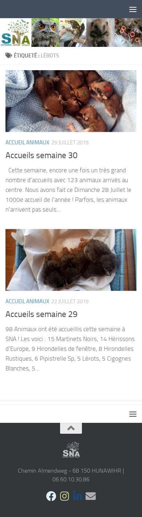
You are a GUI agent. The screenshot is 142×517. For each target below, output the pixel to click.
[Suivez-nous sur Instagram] (64, 496)
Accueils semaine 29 (41, 314)
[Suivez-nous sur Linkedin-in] (77, 496)
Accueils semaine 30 (41, 155)
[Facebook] (51, 496)
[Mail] (91, 496)
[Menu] (133, 9)
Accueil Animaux (27, 142)
